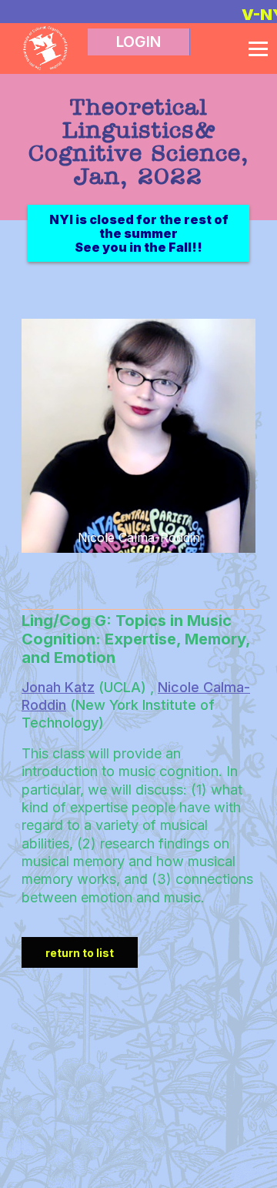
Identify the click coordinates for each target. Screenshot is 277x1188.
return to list (79, 952)
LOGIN (138, 42)
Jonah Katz (58, 687)
